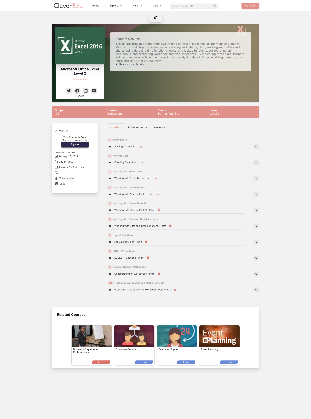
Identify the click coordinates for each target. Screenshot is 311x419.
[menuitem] (155, 17)
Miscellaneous (65, 152)
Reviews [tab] (159, 127)
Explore (113, 5)
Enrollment (62, 131)
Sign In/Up (250, 5)
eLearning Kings (80, 79)
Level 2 (214, 112)
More (155, 5)
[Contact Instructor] (155, 17)
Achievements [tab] (137, 127)
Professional (114, 112)
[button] (80, 45)
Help (135, 5)
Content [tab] (116, 127)
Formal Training (168, 112)
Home (95, 5)
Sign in (75, 144)
